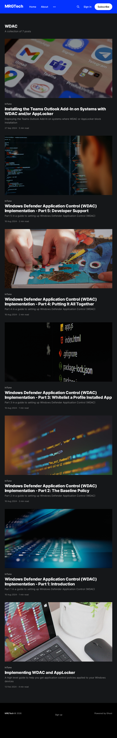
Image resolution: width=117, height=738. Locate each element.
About (44, 6)
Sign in (88, 6)
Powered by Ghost (103, 713)
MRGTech (14, 6)
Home (32, 6)
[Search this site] (78, 6)
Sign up (58, 714)
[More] (54, 7)
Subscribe (103, 6)
